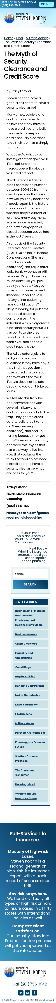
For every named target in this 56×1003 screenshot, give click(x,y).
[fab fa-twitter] (21, 993)
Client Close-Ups (26, 643)
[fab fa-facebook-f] (34, 993)
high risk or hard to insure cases (28, 906)
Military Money (37, 38)
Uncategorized (25, 784)
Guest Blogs (23, 667)
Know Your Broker (26, 704)
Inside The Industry (27, 695)
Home (8, 38)
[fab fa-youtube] (28, 993)
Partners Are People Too (30, 733)
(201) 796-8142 (11, 5)
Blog (19, 38)
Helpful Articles (25, 676)
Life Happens (23, 714)
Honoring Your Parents (29, 686)
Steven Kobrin (24, 861)
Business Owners (26, 634)
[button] (46, 4)
